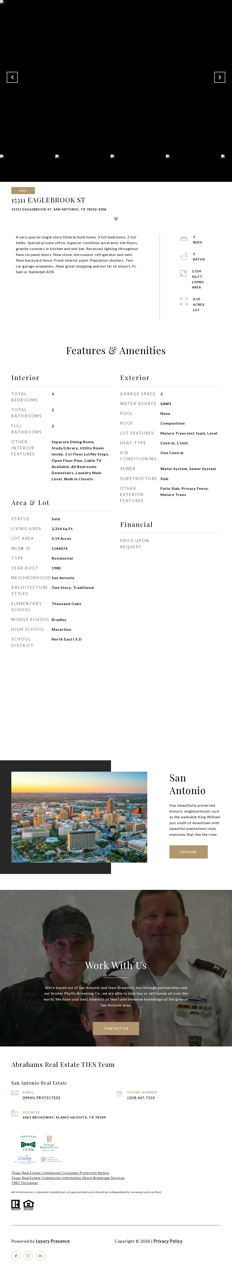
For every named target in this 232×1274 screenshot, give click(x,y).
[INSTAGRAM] (28, 1255)
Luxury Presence (53, 1241)
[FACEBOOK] (15, 1255)
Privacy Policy (168, 1241)
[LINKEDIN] (40, 1255)
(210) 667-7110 (141, 1097)
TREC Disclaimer (24, 1183)
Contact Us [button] (116, 1028)
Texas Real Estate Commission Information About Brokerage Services (68, 1178)
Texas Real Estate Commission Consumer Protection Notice (60, 1173)
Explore (188, 852)
